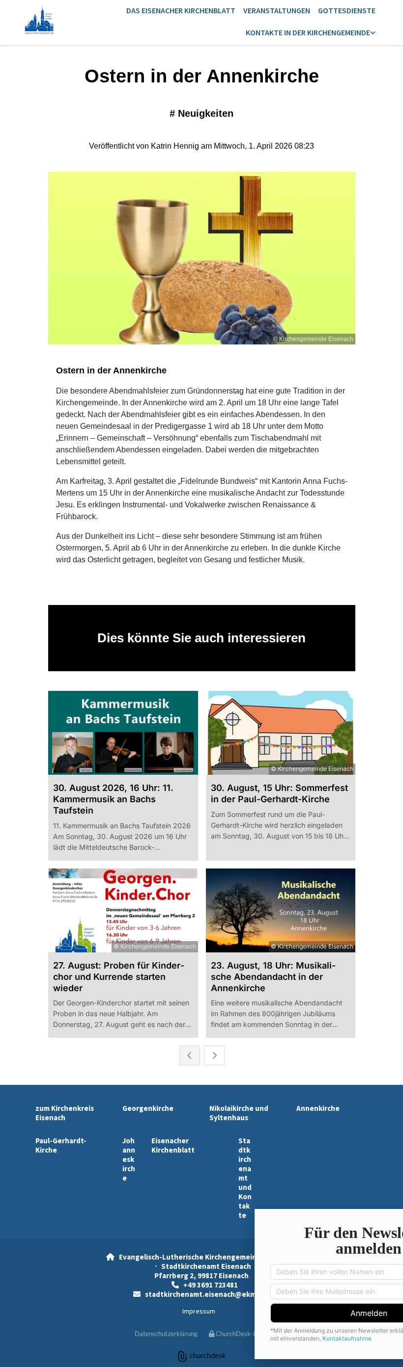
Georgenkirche (147, 1108)
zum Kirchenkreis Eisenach (64, 1113)
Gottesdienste (346, 10)
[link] (310, 33)
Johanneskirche (128, 1159)
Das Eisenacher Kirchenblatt (180, 10)
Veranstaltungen (276, 10)
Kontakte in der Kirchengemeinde (308, 32)
